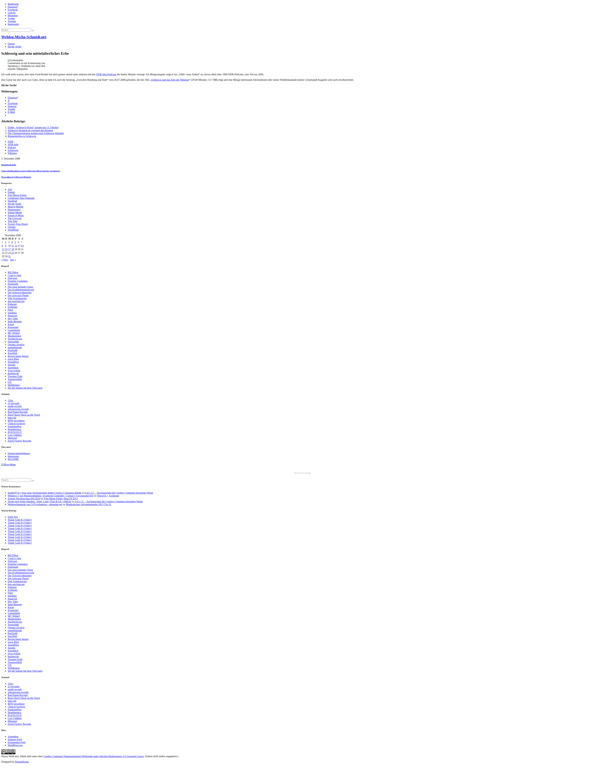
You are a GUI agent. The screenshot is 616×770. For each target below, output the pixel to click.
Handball (12, 201)
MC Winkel (14, 333)
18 (12, 249)
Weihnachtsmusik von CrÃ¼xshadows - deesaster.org (35, 504)
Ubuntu (11, 227)
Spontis (11, 364)
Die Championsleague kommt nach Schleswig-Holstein (36, 133)
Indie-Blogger (15, 321)
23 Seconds (13, 403)
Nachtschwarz (15, 338)
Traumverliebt (15, 379)
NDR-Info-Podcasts (106, 74)
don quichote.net (16, 301)
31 (9, 256)
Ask (10, 189)
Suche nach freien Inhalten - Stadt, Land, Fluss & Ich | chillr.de (39, 501)
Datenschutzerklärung (19, 453)
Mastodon (13, 15)
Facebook (13, 9)
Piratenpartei (14, 209)
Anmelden (13, 736)
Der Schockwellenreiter (20, 292)
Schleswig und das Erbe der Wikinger (170, 79)
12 (16, 245)
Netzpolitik (13, 341)
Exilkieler (12, 307)
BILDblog (13, 272)
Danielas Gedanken (18, 281)
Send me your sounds (302, 473)
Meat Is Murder (15, 206)
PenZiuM (12, 350)
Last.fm (11, 12)
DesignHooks (22, 761)
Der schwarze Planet (18, 295)
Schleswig (13, 150)
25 (12, 252)
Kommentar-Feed (17, 742)
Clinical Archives (16, 423)
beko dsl (12, 417)
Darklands (13, 284)
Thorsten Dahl (15, 376)
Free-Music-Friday (17, 195)
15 (3, 249)
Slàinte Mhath (15, 212)
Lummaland (14, 330)
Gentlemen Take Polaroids (21, 198)
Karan (11, 324)
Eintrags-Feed (15, 739)
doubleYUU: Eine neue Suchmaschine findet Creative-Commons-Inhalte (44, 492)
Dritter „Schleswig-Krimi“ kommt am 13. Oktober (33, 127)
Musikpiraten (14, 336)
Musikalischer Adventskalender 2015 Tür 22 (88, 504)
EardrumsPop (14, 426)
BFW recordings (16, 420)
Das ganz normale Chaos (20, 286)
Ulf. (10, 382)
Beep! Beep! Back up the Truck (24, 414)
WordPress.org (15, 745)
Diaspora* (13, 6)
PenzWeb (12, 353)
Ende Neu (13, 517)
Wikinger (12, 153)
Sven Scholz (14, 370)
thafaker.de (13, 373)
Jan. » (13, 259)
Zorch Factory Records (19, 440)
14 (22, 245)
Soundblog (13, 362)
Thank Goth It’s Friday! (20, 519)
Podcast (12, 147)
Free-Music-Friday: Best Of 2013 (61, 498)
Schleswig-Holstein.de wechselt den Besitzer (30, 130)
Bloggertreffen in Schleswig (22, 136)
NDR (10, 141)
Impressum (13, 24)
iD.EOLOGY (15, 432)
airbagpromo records (18, 409)
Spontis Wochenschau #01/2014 (24, 498)
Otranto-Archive (16, 344)
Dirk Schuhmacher (17, 298)
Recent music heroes (18, 356)
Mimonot (12, 438)
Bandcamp (13, 4)
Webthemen (14, 385)
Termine (12, 21)
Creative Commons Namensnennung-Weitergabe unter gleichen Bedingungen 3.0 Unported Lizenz (93, 756)
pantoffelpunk (15, 347)
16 (6, 249)
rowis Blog (13, 359)
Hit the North (14, 46)
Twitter (11, 18)
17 (9, 249)
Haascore (12, 315)
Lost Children (15, 435)
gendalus (12, 312)
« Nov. (4, 259)
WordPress (13, 229)
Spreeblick (13, 367)
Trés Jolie (12, 221)
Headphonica (14, 429)
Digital (11, 43)
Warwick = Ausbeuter (108, 495)
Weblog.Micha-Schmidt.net (23, 37)
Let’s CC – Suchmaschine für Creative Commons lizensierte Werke (119, 492)
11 (12, 245)
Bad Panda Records (18, 412)
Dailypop (12, 278)
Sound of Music (16, 215)
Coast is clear (14, 275)
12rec (10, 400)
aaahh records (15, 406)
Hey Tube (13, 318)
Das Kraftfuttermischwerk (21, 289)
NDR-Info (13, 144)
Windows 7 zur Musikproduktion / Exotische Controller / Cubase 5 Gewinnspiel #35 (50, 495)
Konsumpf (13, 327)
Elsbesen (12, 304)
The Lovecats (14, 218)
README (13, 459)
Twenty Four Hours (18, 224)
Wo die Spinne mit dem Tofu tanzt (25, 388)
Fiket (10, 310)
